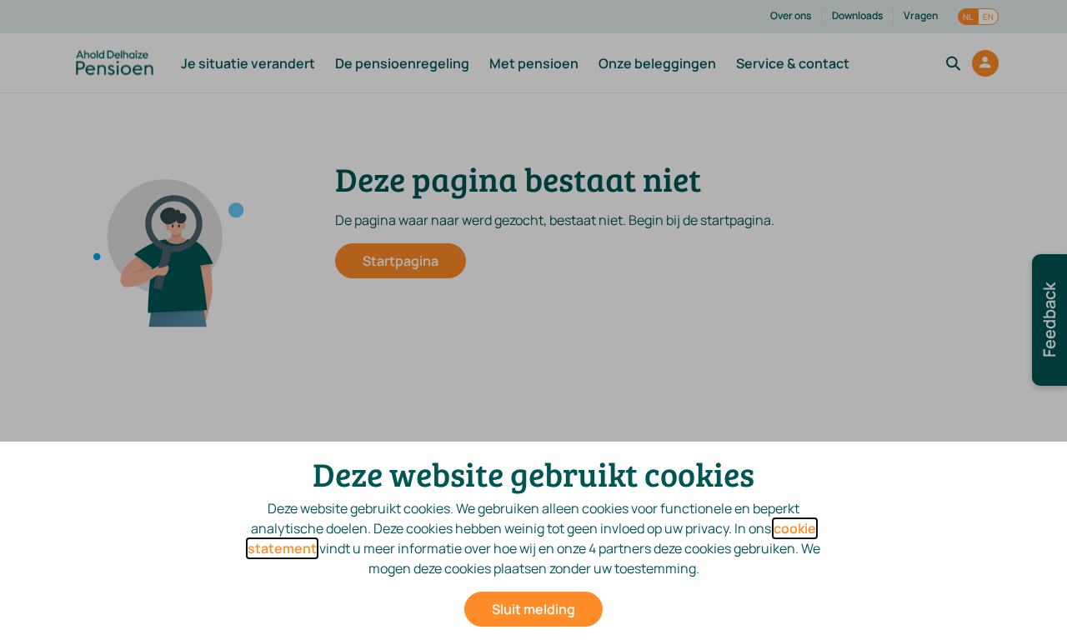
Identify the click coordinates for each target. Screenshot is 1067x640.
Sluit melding (533, 609)
